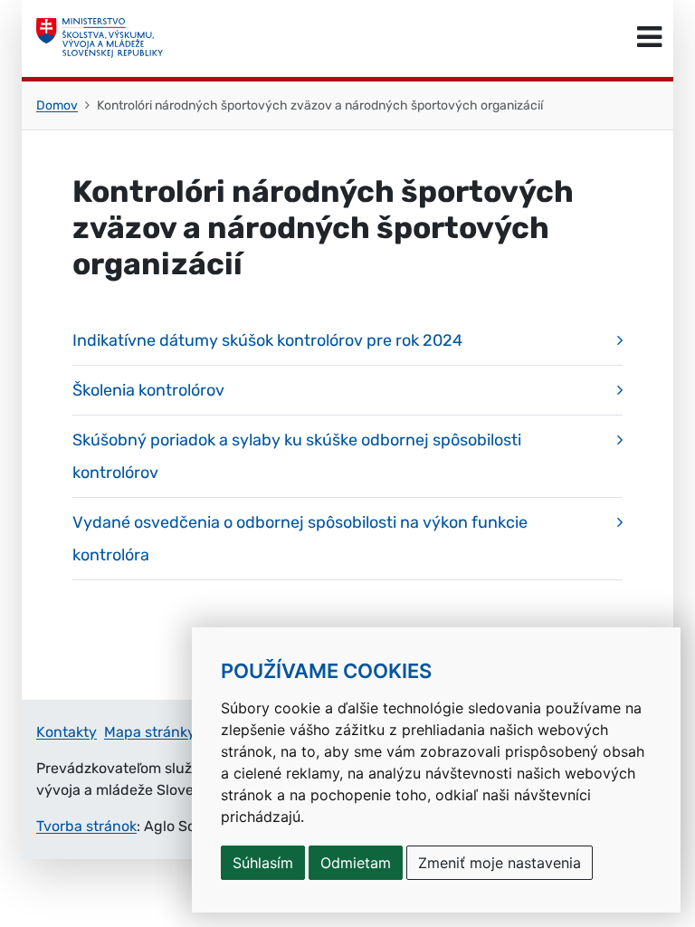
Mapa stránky (149, 732)
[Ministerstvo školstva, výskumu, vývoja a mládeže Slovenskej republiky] (99, 38)
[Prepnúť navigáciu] (649, 38)
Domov (57, 105)
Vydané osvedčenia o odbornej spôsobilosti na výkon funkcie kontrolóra (300, 538)
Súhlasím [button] (263, 863)
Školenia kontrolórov (148, 390)
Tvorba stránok (86, 826)
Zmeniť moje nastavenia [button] (499, 863)
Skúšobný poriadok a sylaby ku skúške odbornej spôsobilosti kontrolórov (296, 456)
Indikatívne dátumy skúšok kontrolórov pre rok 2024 (267, 340)
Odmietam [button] (355, 863)
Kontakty (66, 732)
